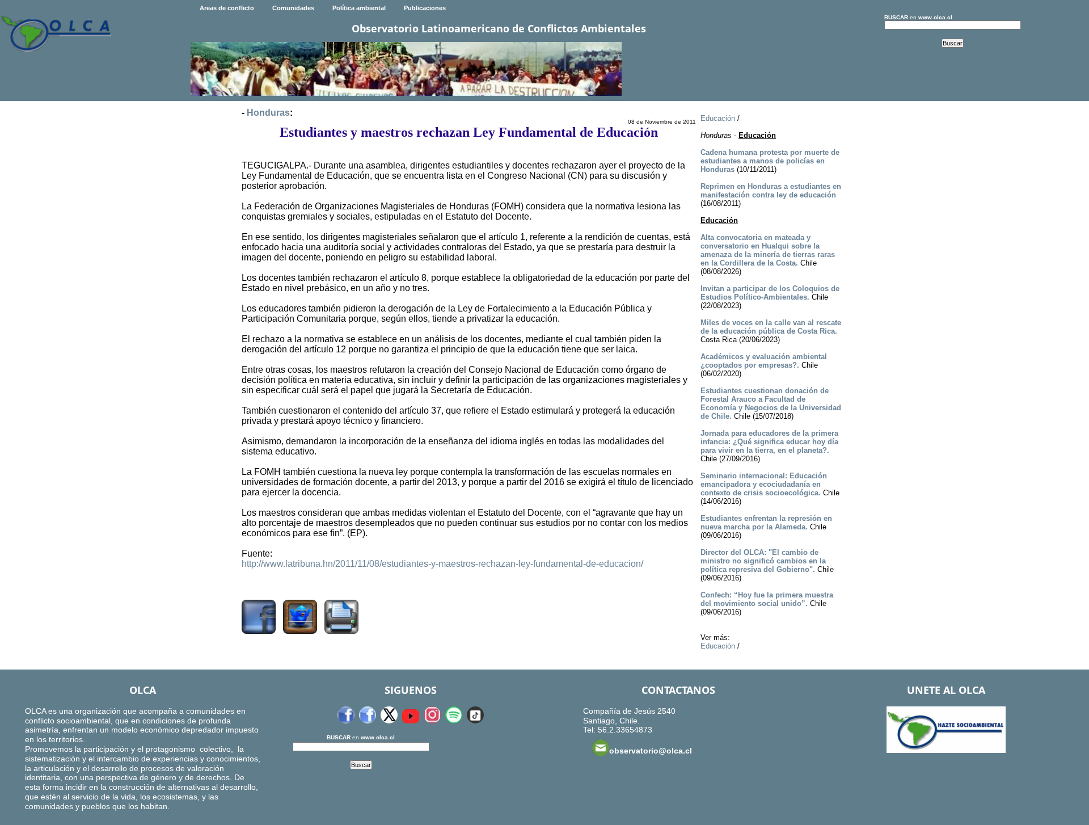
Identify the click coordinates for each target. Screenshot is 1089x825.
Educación (717, 118)
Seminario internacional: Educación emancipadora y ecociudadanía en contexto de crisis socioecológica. (763, 484)
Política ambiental (359, 8)
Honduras (268, 112)
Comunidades (293, 8)
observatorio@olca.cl (650, 750)
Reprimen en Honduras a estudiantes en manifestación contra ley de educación (770, 190)
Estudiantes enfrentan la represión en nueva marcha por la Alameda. (766, 522)
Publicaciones (425, 8)
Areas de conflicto (227, 8)
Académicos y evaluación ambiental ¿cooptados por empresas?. (763, 360)
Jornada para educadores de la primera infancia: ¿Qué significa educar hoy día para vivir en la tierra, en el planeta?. (769, 441)
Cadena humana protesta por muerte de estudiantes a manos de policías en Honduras (769, 161)
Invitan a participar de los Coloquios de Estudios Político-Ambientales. (769, 292)
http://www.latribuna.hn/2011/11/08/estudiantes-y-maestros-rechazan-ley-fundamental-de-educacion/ (442, 564)
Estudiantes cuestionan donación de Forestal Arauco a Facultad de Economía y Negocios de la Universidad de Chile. (770, 403)
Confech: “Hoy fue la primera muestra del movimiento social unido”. (766, 599)
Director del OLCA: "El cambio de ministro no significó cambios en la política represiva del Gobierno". (763, 561)
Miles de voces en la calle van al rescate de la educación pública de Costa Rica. (770, 326)
